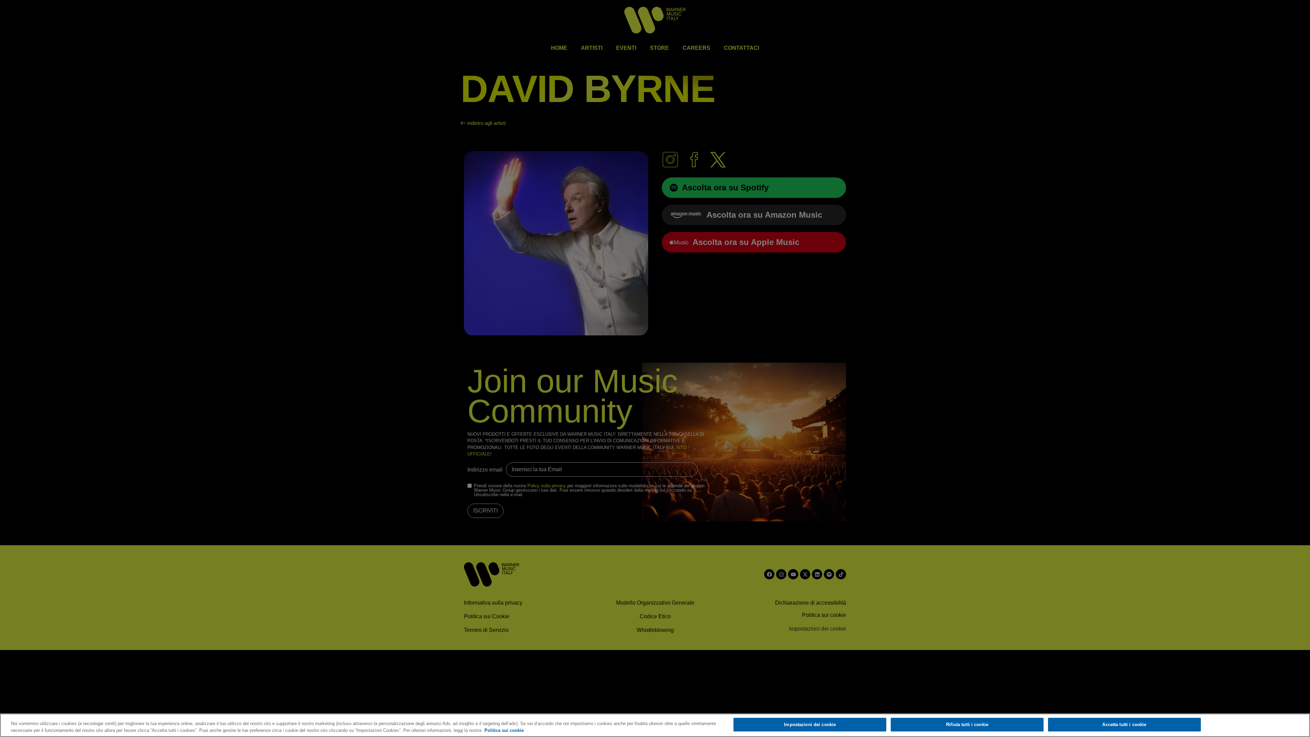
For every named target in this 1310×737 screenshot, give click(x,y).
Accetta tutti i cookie (1124, 724)
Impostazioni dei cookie (810, 724)
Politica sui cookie (504, 730)
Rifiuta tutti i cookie (967, 724)
